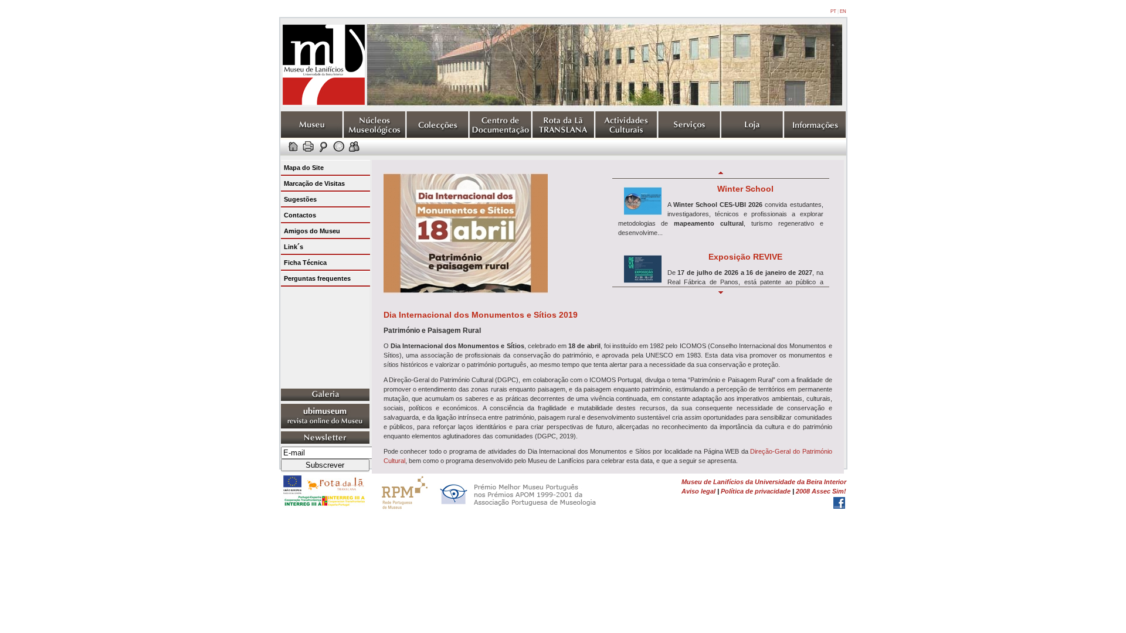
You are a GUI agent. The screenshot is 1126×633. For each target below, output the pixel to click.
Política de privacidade (756, 491)
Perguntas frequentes (317, 278)
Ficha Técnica (305, 262)
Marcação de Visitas (314, 183)
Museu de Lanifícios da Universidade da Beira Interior (763, 481)
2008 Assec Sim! (821, 491)
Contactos (300, 215)
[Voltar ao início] (324, 104)
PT (833, 11)
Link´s (293, 246)
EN (843, 11)
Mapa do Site (304, 167)
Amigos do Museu (312, 230)
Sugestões (300, 199)
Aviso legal (698, 491)
